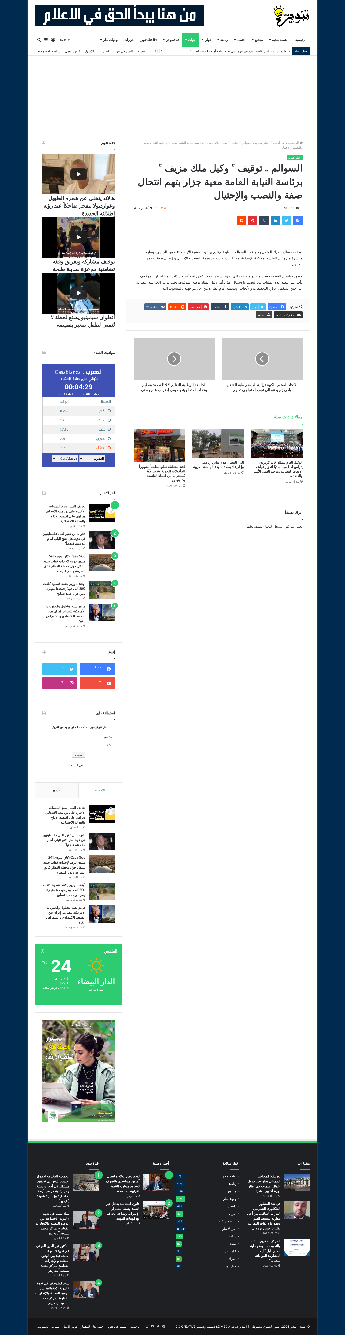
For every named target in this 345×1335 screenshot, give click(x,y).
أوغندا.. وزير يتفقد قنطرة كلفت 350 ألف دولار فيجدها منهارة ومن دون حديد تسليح (64, 589)
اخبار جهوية (262, 142)
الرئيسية (300, 40)
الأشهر (57, 790)
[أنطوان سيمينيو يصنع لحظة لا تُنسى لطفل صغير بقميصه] (78, 293)
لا (107, 744)
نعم (106, 737)
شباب (233, 1236)
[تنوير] (291, 16)
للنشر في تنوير (123, 51)
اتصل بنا (104, 51)
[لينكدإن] (275, 220)
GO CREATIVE (186, 1326)
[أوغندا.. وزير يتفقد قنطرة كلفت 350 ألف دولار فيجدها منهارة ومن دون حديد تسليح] (102, 590)
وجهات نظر (110, 40)
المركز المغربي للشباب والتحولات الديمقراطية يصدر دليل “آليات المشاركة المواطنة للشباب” (264, 1251)
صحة (233, 1244)
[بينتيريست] (252, 220)
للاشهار (89, 51)
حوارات (129, 40)
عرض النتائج (78, 765)
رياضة (224, 40)
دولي (208, 40)
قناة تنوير (147, 40)
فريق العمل (72, 51)
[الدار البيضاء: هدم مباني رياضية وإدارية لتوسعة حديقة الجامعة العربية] (218, 443)
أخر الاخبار (278, 142)
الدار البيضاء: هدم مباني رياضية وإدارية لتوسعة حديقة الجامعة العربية (218, 464)
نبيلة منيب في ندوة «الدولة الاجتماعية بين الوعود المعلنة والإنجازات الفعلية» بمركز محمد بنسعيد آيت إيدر (52, 1223)
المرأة (232, 1259)
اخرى (233, 1214)
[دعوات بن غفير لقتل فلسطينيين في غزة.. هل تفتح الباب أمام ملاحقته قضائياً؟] (102, 540)
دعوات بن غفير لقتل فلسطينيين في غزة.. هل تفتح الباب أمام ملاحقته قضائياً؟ (63, 539)
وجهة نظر (230, 1199)
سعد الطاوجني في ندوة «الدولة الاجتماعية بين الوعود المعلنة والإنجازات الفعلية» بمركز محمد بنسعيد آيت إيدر (52, 1293)
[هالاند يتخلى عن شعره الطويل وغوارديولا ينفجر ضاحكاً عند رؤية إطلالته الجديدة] (78, 174)
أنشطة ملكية (280, 40)
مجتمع (259, 40)
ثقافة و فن (172, 40)
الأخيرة (100, 790)
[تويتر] (286, 220)
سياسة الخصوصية (49, 51)
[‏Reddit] (241, 220)
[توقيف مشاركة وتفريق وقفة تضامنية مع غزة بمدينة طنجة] (78, 237)
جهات (191, 40)
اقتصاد (241, 40)
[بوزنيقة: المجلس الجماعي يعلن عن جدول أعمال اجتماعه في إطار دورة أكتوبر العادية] (297, 1182)
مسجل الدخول (273, 526)
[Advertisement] (172, 91)
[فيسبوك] (298, 220)
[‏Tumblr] (264, 220)
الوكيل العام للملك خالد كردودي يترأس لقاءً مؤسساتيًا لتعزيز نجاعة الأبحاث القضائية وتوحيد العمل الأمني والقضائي (278, 469)
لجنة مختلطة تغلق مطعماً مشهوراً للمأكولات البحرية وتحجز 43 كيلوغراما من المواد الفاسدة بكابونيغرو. (162, 473)
